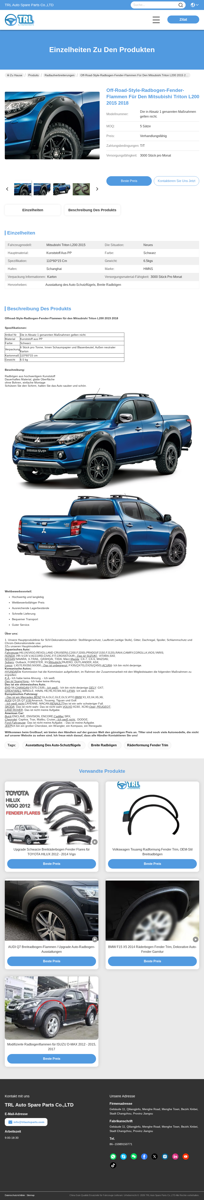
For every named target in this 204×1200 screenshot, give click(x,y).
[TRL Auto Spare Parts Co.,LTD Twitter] (154, 1156)
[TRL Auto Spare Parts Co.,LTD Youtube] (185, 1156)
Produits (33, 75)
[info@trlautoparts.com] (123, 1156)
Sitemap (30, 1195)
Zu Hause (16, 75)
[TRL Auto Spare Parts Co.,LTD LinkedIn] (175, 1156)
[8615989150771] (113, 1156)
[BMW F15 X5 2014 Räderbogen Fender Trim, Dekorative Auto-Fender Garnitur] (152, 911)
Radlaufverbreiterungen (60, 75)
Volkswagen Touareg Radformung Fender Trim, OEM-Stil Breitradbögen (152, 852)
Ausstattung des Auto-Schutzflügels (53, 745)
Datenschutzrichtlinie (15, 1195)
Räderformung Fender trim (147, 745)
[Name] (180, 5)
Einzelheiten (32, 210)
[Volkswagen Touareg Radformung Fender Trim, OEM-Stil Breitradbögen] (152, 813)
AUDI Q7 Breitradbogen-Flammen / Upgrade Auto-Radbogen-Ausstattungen (51, 949)
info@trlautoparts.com (29, 1122)
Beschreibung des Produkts (92, 210)
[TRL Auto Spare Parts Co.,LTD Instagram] (165, 1156)
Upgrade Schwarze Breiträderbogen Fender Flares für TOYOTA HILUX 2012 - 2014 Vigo (52, 852)
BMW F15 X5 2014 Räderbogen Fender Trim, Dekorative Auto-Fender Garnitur (152, 949)
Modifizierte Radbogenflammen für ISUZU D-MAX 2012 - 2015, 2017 (51, 1047)
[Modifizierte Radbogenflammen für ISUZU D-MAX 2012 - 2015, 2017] (51, 1008)
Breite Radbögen (104, 745)
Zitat (183, 19)
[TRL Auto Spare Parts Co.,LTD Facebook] (144, 1156)
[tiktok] (113, 1165)
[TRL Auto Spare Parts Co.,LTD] (27, 20)
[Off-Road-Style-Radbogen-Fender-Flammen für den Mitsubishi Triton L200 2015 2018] (52, 129)
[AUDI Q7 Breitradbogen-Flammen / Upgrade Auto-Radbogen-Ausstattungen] (51, 911)
